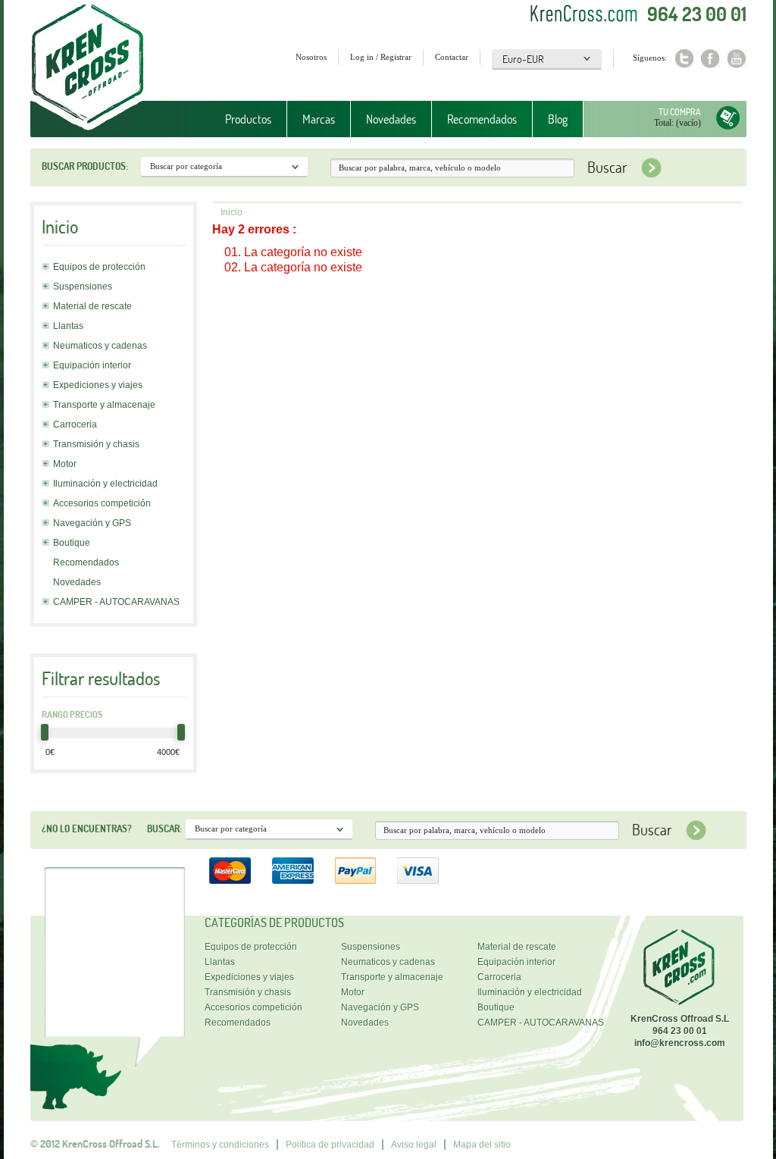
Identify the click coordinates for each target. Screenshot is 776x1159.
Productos (240, 119)
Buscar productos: (85, 166)
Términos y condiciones (220, 1144)
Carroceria (75, 424)
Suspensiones (82, 286)
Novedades (391, 119)
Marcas (311, 119)
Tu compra (680, 111)
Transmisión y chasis (96, 444)
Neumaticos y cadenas (100, 345)
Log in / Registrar (380, 56)
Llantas (68, 326)
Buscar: (164, 828)
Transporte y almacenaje (104, 404)
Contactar (451, 56)
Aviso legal (413, 1144)
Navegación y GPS (92, 523)
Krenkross (87, 68)
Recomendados (482, 119)
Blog (558, 119)
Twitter (683, 58)
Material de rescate (92, 306)
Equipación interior (92, 365)
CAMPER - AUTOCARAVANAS (116, 602)
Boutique (71, 542)
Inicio (231, 212)
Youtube (737, 58)
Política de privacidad (330, 1144)
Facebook (710, 58)
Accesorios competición (102, 503)
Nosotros (311, 56)
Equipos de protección (99, 267)
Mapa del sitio (482, 1144)
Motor (65, 464)
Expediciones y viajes (97, 385)
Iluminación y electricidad (105, 483)
